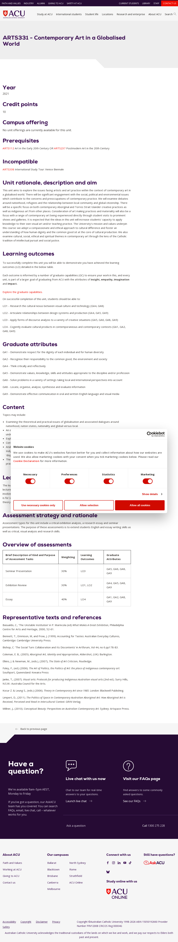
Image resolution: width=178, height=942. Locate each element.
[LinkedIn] (119, 863)
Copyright (26, 921)
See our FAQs (131, 801)
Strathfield (75, 876)
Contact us (169, 3)
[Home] (14, 14)
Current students (129, 3)
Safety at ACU (74, 3)
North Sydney (77, 862)
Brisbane (52, 876)
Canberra (52, 882)
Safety (6, 927)
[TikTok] (130, 863)
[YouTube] (124, 863)
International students (69, 14)
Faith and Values (11, 3)
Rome (72, 869)
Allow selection (89, 505)
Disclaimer (42, 921)
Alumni (41, 3)
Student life (91, 14)
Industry (29, 3)
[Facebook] (107, 863)
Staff (156, 3)
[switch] (69, 481)
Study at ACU (44, 14)
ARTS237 (60, 148)
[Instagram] (113, 863)
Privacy (56, 921)
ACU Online (76, 882)
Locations (107, 14)
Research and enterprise (131, 14)
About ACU (154, 14)
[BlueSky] (108, 872)
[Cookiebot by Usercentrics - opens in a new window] (149, 434)
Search (169, 14)
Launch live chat (76, 801)
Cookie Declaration (26, 460)
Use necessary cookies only (38, 505)
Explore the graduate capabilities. (23, 292)
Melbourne (53, 889)
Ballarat (51, 862)
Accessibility (9, 921)
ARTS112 (9, 148)
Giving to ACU (55, 3)
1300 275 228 (156, 826)
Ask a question (76, 826)
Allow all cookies (140, 505)
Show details (150, 494)
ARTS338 (9, 169)
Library (146, 3)
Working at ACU (12, 869)
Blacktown (53, 869)
